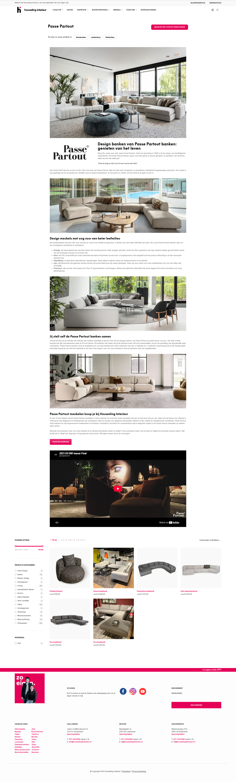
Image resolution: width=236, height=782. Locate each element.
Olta (33, 729)
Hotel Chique (22, 571)
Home (63, 540)
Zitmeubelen (22, 623)
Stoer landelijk (23, 601)
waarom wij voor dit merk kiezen (169, 27)
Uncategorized (23, 608)
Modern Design (23, 578)
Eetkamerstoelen (22, 744)
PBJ (33, 742)
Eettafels (18, 747)
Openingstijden (125, 734)
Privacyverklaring (139, 771)
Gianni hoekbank (100, 591)
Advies (70, 10)
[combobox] (203, 540)
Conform (35, 750)
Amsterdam (81, 37)
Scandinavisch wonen (25, 589)
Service (20, 593)
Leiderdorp (95, 37)
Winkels (117, 10)
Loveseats (19, 742)
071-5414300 (74, 739)
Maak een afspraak (60, 442)
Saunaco (35, 752)
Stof (19, 643)
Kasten (20, 574)
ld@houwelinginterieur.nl (132, 742)
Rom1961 (35, 747)
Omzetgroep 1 (22, 582)
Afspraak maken (148, 10)
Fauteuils (19, 739)
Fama (34, 739)
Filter (40, 550)
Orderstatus (215, 3)
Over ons (130, 10)
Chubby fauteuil (56, 591)
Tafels (19, 604)
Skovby (34, 737)
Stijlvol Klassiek (23, 597)
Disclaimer (126, 771)
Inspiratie (81, 10)
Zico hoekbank (56, 642)
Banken (18, 731)
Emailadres (176, 693)
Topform (35, 734)
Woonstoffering (23, 619)
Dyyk (34, 744)
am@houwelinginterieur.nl (80, 742)
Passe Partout (37, 731)
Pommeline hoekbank (145, 591)
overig (19, 586)
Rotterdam (110, 37)
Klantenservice (198, 3)
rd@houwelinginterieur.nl (184, 742)
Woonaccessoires (24, 616)
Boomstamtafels (100, 10)
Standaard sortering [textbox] (209, 540)
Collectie (57, 10)
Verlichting (21, 612)
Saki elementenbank (189, 591)
